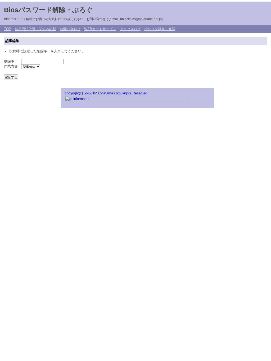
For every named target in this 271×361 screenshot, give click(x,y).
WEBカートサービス (100, 29)
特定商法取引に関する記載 (35, 29)
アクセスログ (130, 29)
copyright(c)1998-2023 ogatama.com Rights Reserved (106, 93)
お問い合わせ (70, 29)
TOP (7, 29)
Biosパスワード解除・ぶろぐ (52, 9)
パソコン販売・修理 (159, 29)
